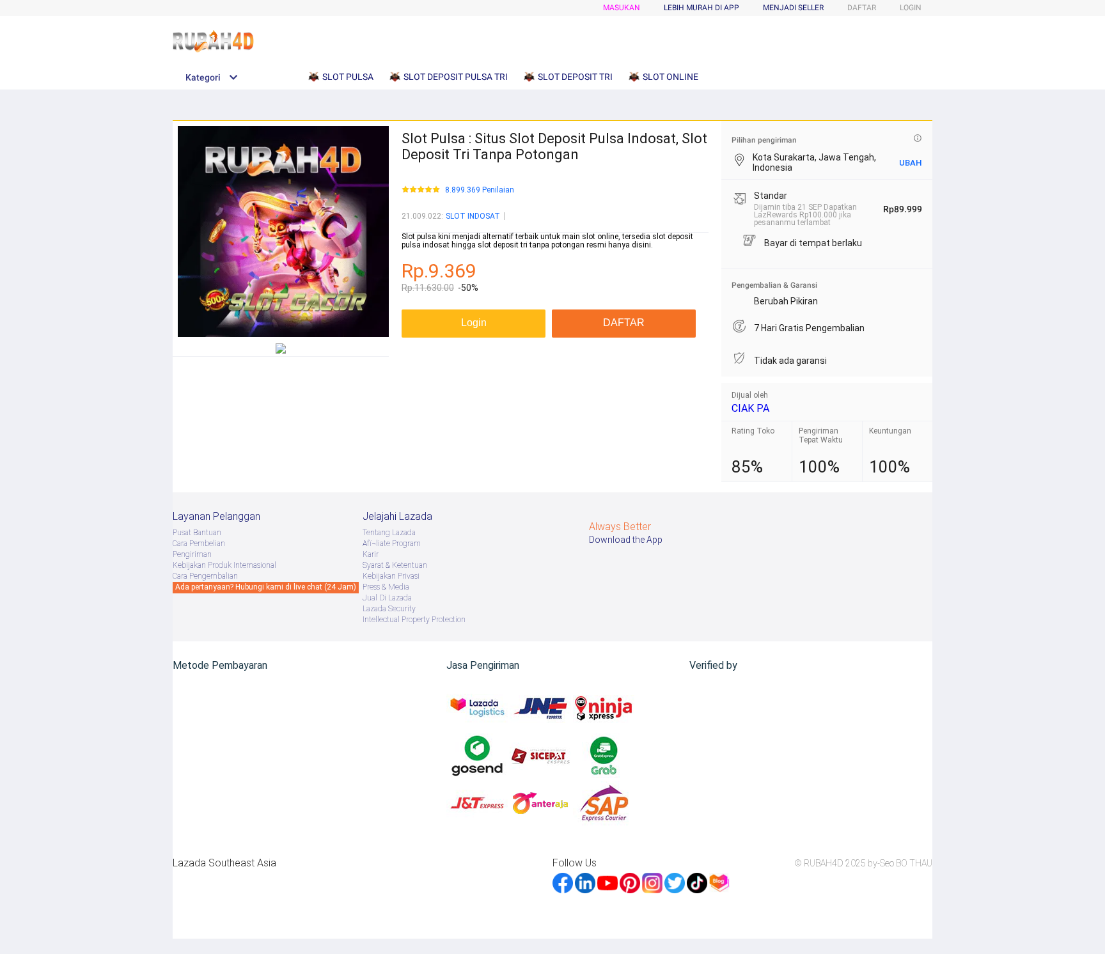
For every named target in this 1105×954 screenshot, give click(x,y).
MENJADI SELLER (793, 7)
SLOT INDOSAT (473, 216)
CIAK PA (750, 408)
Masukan (621, 7)
